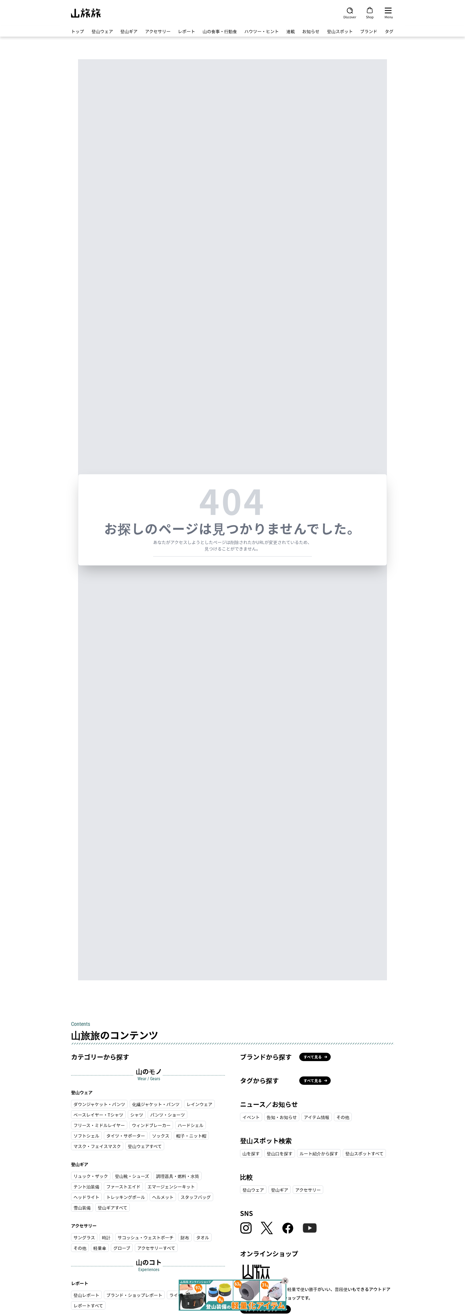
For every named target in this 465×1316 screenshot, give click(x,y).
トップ (77, 31)
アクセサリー (158, 31)
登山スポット (340, 31)
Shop (370, 17)
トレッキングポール (125, 1197)
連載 (290, 31)
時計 (106, 1237)
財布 (185, 1237)
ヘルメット (163, 1197)
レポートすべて (88, 1305)
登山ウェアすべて (145, 1146)
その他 (79, 1248)
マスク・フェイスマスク (97, 1146)
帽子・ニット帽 (191, 1135)
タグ (389, 31)
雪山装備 (82, 1207)
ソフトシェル (86, 1135)
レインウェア (199, 1104)
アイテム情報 (316, 1117)
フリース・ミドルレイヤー (99, 1125)
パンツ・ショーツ (167, 1114)
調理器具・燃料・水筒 (177, 1176)
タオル (202, 1237)
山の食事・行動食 (220, 31)
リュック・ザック (90, 1176)
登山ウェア (102, 31)
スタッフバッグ (196, 1197)
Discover (349, 17)
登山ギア (129, 31)
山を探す (251, 1153)
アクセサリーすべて (156, 1248)
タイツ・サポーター (125, 1135)
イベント (251, 1117)
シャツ (136, 1114)
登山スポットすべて (364, 1153)
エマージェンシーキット (171, 1186)
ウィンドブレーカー (151, 1125)
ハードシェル (190, 1125)
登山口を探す (280, 1153)
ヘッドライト (86, 1197)
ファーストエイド (123, 1186)
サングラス (84, 1237)
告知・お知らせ (282, 1117)
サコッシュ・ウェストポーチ (146, 1237)
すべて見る (313, 1056)
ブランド (368, 31)
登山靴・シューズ (132, 1176)
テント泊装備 (86, 1186)
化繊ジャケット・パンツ (155, 1104)
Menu (389, 17)
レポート (186, 31)
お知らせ (310, 31)
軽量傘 (99, 1248)
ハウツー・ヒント (261, 31)
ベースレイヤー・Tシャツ (98, 1114)
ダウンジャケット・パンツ (99, 1104)
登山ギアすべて (112, 1207)
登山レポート (86, 1295)
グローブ (121, 1248)
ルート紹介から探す (319, 1153)
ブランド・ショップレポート (134, 1295)
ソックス (160, 1135)
